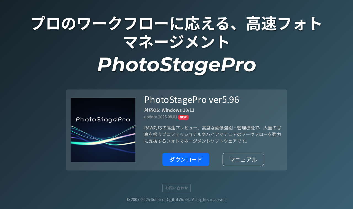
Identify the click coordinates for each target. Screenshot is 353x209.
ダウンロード (185, 159)
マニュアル (243, 159)
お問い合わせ (176, 188)
